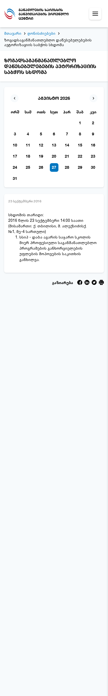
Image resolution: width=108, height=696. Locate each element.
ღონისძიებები (41, 33)
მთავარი (12, 33)
